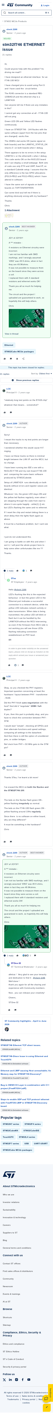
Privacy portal (28, 1399)
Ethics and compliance (13, 1344)
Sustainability (9, 1210)
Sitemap (7, 1325)
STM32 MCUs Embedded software (15, 1064)
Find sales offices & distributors (18, 1271)
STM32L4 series (27, 1137)
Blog (5, 1240)
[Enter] (4, 13)
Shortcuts (7, 1317)
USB (26, 1143)
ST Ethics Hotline (11, 1351)
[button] (3, 6)
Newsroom (8, 1286)
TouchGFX (8, 1137)
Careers (6, 1225)
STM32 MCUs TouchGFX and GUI (15, 1078)
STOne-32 (16, 963)
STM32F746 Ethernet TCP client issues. (21, 1045)
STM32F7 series (11, 1143)
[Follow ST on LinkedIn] (10, 1380)
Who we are (8, 1194)
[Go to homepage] (9, 1178)
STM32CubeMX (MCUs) (11, 1049)
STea (13, 578)
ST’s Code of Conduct (13, 1359)
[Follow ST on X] (4, 1380)
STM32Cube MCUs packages (19, 351)
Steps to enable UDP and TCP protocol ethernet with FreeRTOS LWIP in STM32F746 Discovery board (25, 1102)
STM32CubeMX (10, 1130)
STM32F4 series (33, 1124)
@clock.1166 (20, 589)
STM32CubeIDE (31, 1130)
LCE (9, 389)
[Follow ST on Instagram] (16, 1380)
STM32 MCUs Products (15, 21)
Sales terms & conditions (34, 1396)
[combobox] (26, 13)
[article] (26, 401)
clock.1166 (12, 29)
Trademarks (13, 1399)
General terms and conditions (17, 1248)
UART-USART (41, 1143)
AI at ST (7, 1301)
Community (8, 1279)
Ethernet (9, 345)
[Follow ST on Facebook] (22, 1380)
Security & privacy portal (14, 1367)
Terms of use (12, 1396)
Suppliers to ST (10, 1233)
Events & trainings (11, 1294)
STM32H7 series (11, 1124)
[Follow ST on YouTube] (29, 1380)
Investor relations (11, 1202)
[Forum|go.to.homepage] (20, 5)
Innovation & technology (14, 1217)
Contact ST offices (11, 1263)
